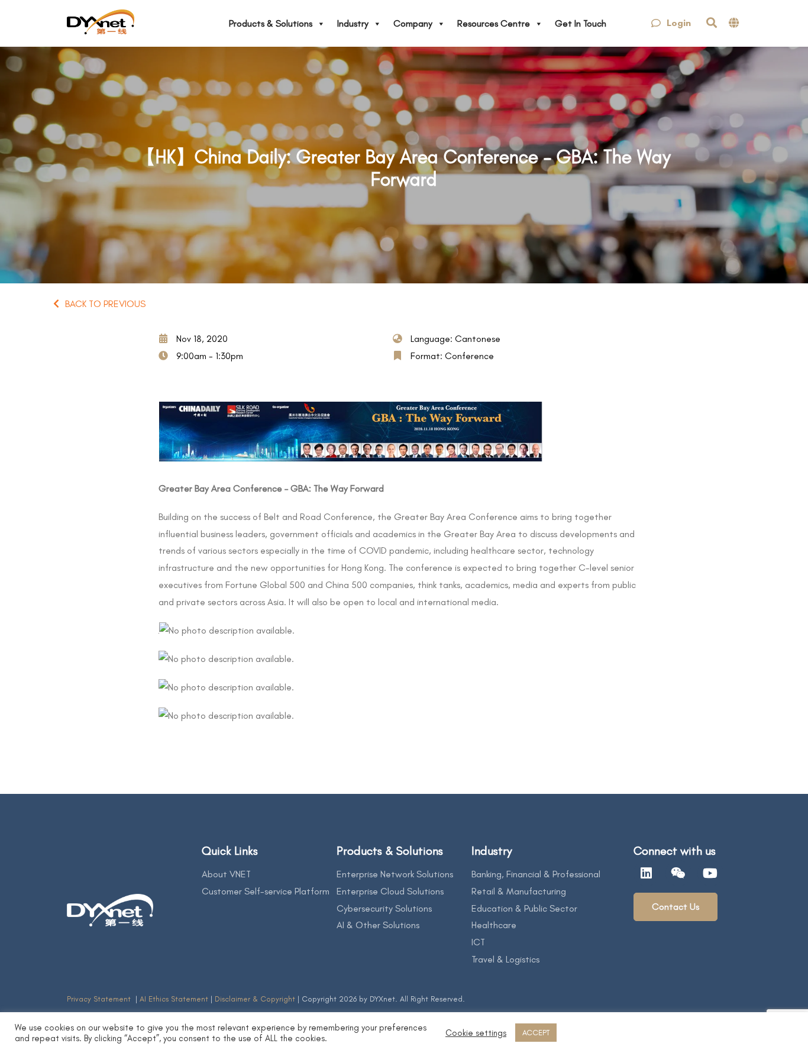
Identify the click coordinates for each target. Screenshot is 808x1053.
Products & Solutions (270, 23)
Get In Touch (580, 23)
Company (412, 23)
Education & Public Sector (524, 908)
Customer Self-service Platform (265, 891)
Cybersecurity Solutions (384, 908)
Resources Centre (493, 23)
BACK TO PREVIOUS (105, 303)
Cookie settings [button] (475, 1033)
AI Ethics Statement (175, 998)
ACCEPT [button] (536, 1032)
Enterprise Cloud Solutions (390, 891)
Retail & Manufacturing (518, 891)
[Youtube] (710, 873)
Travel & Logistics (505, 959)
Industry (353, 23)
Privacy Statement (100, 998)
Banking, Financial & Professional (535, 874)
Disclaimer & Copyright (255, 998)
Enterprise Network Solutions (395, 874)
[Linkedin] (647, 873)
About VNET (226, 874)
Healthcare (493, 925)
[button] (671, 23)
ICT (478, 942)
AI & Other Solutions (378, 925)
